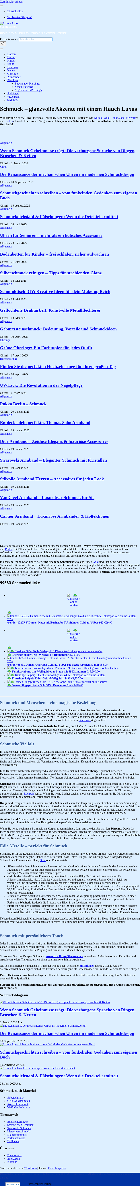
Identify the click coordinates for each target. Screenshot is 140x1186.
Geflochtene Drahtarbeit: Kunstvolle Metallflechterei (50, 310)
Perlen (8, 549)
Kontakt (12, 1161)
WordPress (30, 1168)
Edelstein (29, 793)
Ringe (10, 63)
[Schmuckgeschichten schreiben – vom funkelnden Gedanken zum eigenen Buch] (47, 1044)
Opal (107, 117)
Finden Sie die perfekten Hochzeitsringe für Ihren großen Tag (58, 366)
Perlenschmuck (16, 1138)
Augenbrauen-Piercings (28, 90)
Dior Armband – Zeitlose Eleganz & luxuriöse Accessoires (54, 441)
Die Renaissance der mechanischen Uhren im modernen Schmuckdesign (67, 174)
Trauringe (12, 67)
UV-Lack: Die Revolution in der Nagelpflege (41, 385)
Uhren (3, 166)
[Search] (3, 43)
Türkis (9, 121)
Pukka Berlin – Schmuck (23, 403)
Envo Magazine (57, 1168)
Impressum (13, 1158)
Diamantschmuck (17, 1134)
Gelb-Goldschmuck (18, 1100)
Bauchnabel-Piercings (27, 83)
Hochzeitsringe (8, 358)
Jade (122, 117)
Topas (114, 117)
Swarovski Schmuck (19, 1128)
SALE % (12, 99)
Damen (11, 54)
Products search (9, 39)
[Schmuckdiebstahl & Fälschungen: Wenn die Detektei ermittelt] (37, 1068)
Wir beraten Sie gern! (19, 17)
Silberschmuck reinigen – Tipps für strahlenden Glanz (51, 272)
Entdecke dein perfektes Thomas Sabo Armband (45, 422)
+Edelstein (13, 96)
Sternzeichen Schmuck (20, 1124)
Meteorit (131, 117)
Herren (11, 57)
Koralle (98, 117)
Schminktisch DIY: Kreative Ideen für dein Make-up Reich (55, 291)
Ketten (11, 70)
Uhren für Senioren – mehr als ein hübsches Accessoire (51, 235)
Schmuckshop (8, 26)
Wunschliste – (15, 11)
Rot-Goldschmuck (17, 1104)
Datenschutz (14, 1155)
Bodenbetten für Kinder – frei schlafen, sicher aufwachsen (54, 254)
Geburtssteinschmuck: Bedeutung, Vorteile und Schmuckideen (58, 329)
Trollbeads (13, 1141)
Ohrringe (12, 73)
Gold (96, 561)
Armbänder (13, 77)
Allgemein (6, 142)
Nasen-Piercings (24, 86)
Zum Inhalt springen (11, 1)
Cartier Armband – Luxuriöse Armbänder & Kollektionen (54, 516)
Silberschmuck (15, 1097)
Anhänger (13, 93)
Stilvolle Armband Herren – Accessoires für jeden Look (52, 479)
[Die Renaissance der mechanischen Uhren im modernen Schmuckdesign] (43, 1025)
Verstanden (13, 1184)
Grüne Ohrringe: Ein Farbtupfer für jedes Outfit (46, 347)
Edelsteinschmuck (17, 1121)
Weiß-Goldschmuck (18, 1107)
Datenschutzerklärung (39, 1183)
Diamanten (85, 720)
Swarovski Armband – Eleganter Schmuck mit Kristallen (53, 460)
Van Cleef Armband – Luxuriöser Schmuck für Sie (47, 497)
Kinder (11, 60)
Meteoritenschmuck (18, 1131)
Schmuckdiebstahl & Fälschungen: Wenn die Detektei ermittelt (59, 216)
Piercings (12, 80)
